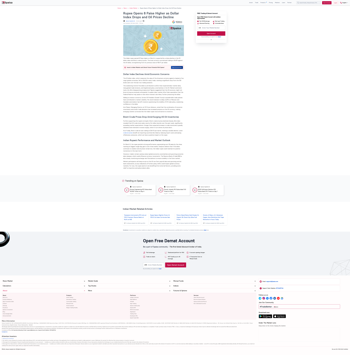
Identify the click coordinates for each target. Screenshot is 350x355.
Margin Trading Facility (72, 307)
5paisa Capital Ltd (130, 21)
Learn (283, 2)
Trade (256, 2)
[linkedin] (274, 298)
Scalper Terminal (134, 297)
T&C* (160, 268)
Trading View (133, 313)
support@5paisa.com (272, 281)
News (125, 8)
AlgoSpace (132, 311)
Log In (335, 2)
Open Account (326, 2)
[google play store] (265, 316)
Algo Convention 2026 (8, 301)
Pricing (271, 2)
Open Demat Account (175, 265)
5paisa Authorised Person (200, 301)
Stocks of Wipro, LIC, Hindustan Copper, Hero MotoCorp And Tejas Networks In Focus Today (213, 217)
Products (263, 2)
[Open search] (298, 3)
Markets (277, 2)
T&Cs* (219, 36)
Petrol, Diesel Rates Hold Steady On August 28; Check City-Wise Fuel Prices (188, 217)
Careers (5, 303)
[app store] (279, 316)
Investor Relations (7, 299)
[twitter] (267, 298)
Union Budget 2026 (7, 313)
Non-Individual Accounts (200, 303)
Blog (4, 311)
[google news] (282, 298)
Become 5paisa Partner (199, 299)
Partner (289, 2)
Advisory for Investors (8, 338)
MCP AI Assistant (134, 309)
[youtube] (278, 298)
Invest (251, 2)
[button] (343, 3)
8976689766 (279, 288)
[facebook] (271, 298)
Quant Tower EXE (134, 317)
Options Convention (8, 309)
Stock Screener (70, 305)
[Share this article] (143, 21)
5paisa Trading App (135, 305)
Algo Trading (133, 303)
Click (205, 230)
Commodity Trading (71, 301)
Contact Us (4, 332)
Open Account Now (177, 67)
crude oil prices (128, 133)
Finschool (5, 307)
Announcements (7, 315)
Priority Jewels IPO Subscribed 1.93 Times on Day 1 (175, 190)
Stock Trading (69, 297)
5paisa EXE (133, 307)
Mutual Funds (69, 303)
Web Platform (133, 299)
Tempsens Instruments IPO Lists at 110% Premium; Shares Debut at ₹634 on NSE (135, 217)
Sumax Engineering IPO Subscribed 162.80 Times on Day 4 (141, 190)
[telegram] (260, 298)
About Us (5, 297)
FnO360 (132, 301)
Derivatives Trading (71, 299)
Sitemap (5, 305)
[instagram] (263, 298)
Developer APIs (134, 315)
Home (119, 8)
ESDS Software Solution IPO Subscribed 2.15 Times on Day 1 (208, 190)
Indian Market (133, 8)
